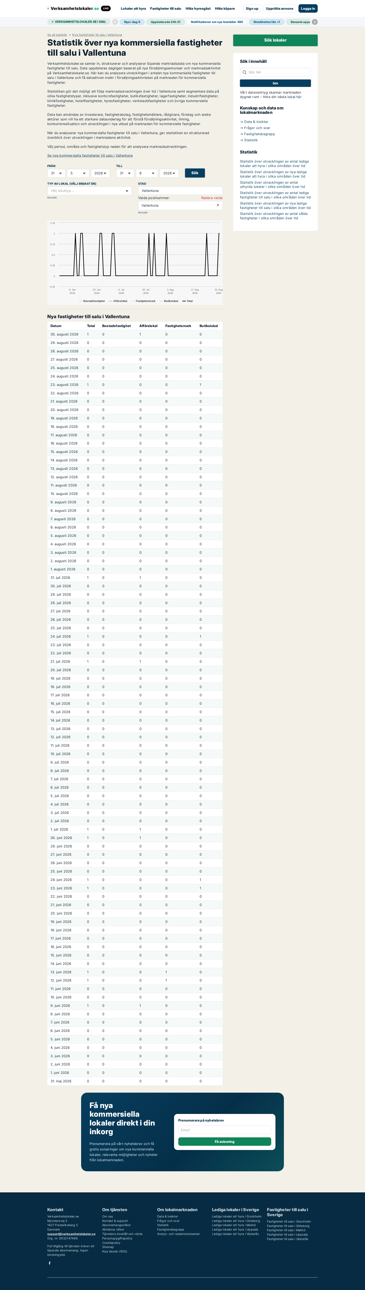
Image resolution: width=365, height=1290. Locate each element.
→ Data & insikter (254, 122)
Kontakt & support (115, 1221)
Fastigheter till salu (165, 8)
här (299, 97)
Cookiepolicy (111, 1242)
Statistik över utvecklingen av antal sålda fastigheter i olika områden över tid (274, 215)
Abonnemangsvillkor (116, 1225)
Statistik (163, 1225)
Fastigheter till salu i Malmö (286, 1230)
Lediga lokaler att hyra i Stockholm (236, 1216)
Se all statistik (57, 34)
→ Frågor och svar (255, 128)
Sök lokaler (275, 40)
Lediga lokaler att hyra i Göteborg (236, 1221)
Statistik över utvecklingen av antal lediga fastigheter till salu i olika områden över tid (275, 195)
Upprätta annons (279, 8)
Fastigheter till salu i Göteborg (288, 1226)
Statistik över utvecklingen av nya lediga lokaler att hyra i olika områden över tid (273, 174)
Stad (142, 183)
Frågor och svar (168, 1221)
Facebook (49, 1263)
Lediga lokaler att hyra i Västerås (235, 1234)
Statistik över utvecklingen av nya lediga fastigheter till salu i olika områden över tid (275, 205)
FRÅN (51, 166)
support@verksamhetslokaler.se (71, 1234)
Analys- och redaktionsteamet (178, 1234)
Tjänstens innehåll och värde (122, 1234)
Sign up (252, 8)
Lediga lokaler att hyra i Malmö (234, 1225)
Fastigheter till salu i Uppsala (287, 1234)
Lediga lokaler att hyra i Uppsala (235, 1229)
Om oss (107, 1216)
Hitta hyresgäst (198, 8)
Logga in (308, 8)
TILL (119, 166)
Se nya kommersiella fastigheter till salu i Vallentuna (90, 155)
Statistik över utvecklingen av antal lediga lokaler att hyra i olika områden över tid (274, 163)
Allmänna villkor (113, 1229)
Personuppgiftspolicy (117, 1238)
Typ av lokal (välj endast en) (71, 183)
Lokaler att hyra (133, 8)
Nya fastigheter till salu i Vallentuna (97, 34)
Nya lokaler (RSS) (114, 1251)
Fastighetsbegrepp (170, 1229)
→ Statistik (249, 140)
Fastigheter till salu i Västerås (287, 1239)
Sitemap (108, 1247)
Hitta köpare (225, 8)
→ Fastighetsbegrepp (257, 134)
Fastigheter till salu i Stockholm (289, 1221)
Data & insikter (167, 1216)
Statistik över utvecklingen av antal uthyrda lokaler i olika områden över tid (272, 184)
